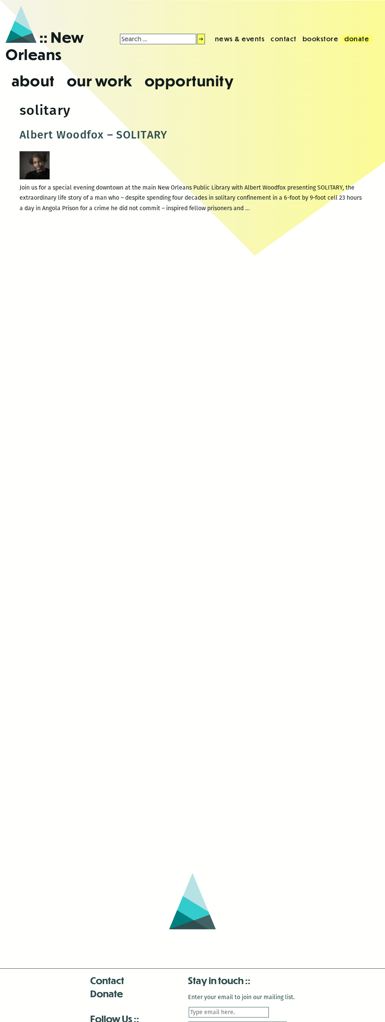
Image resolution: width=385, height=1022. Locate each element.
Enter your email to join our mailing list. (241, 997)
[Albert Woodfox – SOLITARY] (35, 177)
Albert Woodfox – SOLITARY (93, 134)
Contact (107, 980)
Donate (106, 993)
